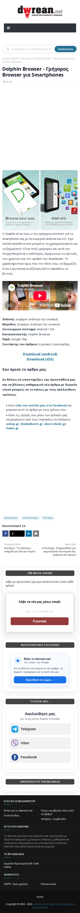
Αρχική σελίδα (10, 58)
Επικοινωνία (48, 884)
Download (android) (40, 354)
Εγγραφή (39, 621)
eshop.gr (12, 424)
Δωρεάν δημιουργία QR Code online (21, 865)
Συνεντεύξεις (11, 815)
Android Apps (30, 517)
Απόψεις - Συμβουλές (53, 819)
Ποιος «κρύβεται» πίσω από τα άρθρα (57, 812)
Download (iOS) (40, 359)
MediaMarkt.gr (32, 424)
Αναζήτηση (65, 49)
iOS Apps (26, 58)
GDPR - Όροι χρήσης (16, 884)
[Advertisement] (40, 130)
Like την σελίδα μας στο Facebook (41, 405)
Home (40, 897)
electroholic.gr (55, 424)
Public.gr (12, 428)
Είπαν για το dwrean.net (18, 810)
